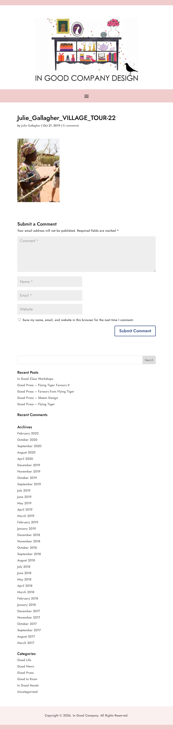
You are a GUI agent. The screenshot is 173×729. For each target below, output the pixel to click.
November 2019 (28, 471)
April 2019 (24, 509)
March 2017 (25, 643)
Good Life (24, 660)
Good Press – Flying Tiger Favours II (43, 385)
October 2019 (27, 477)
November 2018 (28, 541)
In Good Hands (28, 685)
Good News (25, 666)
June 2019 (24, 497)
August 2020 (26, 452)
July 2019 (23, 490)
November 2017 (28, 617)
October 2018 (27, 547)
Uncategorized (27, 691)
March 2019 (25, 516)
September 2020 (29, 446)
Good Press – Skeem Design (37, 398)
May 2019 (24, 503)
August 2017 (26, 636)
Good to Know (27, 679)
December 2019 (28, 465)
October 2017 (27, 624)
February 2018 (27, 598)
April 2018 (24, 585)
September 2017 (29, 630)
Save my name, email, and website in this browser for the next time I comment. (78, 320)
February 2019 (27, 522)
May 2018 (24, 579)
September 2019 (29, 484)
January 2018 (26, 604)
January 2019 (26, 528)
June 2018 (24, 573)
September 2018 (29, 554)
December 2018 (28, 535)
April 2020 (25, 458)
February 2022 (28, 433)
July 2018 (23, 566)
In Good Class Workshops (35, 378)
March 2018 (25, 592)
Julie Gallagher (31, 125)
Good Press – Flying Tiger (36, 404)
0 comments (71, 125)
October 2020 (27, 439)
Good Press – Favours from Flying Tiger (45, 391)
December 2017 (28, 611)
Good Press (25, 672)
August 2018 (26, 560)
